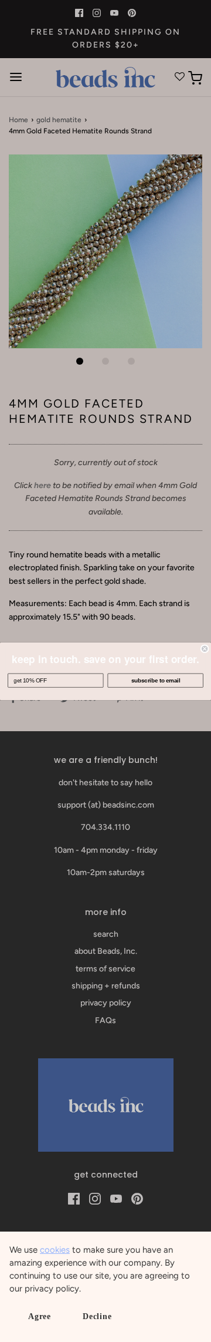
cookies (55, 1250)
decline (97, 1316)
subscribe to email (155, 680)
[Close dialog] (204, 648)
